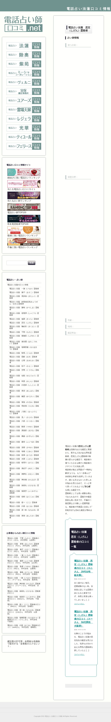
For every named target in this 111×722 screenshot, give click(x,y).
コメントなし (79, 604)
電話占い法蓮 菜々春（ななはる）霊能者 (24, 511)
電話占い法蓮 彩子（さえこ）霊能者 (24, 366)
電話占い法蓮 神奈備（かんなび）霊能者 (24, 481)
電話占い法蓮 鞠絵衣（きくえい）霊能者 (24, 327)
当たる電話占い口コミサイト (21, 189)
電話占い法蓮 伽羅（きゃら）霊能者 (24, 319)
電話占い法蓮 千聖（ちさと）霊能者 (24, 332)
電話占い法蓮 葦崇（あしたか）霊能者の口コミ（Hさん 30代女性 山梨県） (23, 545)
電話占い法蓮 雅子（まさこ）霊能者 (24, 292)
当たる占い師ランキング (19, 201)
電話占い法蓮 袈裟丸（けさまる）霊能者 (24, 486)
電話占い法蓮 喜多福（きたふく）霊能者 (24, 297)
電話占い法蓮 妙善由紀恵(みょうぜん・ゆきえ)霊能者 (23, 303)
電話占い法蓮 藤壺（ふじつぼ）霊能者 (24, 443)
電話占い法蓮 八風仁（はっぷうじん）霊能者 (23, 412)
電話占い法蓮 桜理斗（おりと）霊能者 (24, 464)
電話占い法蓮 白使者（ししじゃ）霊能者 (24, 386)
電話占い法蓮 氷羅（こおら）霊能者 (24, 459)
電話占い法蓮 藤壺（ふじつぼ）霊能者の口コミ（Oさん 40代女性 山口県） (23, 562)
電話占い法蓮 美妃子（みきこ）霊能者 (24, 469)
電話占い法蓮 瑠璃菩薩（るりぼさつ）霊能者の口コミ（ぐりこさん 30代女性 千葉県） (23, 619)
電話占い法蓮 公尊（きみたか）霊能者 (24, 361)
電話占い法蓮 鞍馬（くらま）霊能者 (24, 353)
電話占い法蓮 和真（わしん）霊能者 (24, 381)
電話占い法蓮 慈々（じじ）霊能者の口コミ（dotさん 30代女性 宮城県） (23, 605)
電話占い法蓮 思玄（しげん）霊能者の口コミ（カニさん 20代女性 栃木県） (83, 568)
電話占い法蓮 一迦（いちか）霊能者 (24, 289)
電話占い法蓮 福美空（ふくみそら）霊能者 (24, 492)
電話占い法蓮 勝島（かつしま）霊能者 (24, 308)
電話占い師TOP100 (16, 212)
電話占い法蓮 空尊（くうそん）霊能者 (24, 371)
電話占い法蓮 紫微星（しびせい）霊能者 (24, 337)
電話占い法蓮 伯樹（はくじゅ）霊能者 (24, 498)
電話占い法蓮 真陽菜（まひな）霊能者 (24, 431)
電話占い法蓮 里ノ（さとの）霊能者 (24, 417)
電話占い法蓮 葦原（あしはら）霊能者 (24, 392)
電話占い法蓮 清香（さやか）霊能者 (24, 447)
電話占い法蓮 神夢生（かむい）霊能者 (24, 475)
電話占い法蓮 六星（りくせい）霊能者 (24, 422)
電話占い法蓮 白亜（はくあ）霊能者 (24, 506)
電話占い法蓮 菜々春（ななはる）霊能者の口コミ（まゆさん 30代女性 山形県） (23, 612)
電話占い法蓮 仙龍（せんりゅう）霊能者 (24, 377)
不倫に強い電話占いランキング (22, 247)
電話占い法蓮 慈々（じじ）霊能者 (23, 502)
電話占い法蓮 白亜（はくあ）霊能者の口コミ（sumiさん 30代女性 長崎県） (23, 626)
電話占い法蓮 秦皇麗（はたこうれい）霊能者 (23, 342)
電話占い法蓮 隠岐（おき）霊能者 (23, 357)
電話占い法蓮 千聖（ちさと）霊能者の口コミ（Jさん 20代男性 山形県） (23, 539)
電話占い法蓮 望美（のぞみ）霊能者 (24, 402)
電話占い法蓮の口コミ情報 (17, 285)
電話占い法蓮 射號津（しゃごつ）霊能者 (24, 314)
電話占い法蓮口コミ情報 (89, 8)
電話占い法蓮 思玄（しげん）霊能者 (24, 323)
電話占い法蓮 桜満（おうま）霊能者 (24, 455)
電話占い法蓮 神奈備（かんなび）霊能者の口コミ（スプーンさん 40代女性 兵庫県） (23, 585)
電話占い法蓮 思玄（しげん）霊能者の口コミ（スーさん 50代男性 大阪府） (83, 618)
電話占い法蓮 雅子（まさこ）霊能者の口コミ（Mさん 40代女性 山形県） (23, 550)
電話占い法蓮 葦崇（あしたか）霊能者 (24, 517)
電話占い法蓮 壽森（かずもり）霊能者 (24, 437)
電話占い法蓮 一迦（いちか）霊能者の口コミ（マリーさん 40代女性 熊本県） (23, 579)
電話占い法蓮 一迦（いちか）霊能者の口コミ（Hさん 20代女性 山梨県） (23, 556)
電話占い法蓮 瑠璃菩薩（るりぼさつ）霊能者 (23, 348)
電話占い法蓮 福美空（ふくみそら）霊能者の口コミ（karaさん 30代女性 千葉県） (23, 599)
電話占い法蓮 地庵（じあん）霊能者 (24, 451)
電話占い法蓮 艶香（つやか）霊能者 (24, 427)
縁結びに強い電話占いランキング (23, 178)
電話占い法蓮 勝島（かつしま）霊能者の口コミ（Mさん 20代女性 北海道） (23, 573)
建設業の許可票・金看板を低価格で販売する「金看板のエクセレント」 (23, 643)
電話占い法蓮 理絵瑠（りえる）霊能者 (24, 407)
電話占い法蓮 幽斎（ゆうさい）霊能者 (24, 397)
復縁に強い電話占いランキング (22, 235)
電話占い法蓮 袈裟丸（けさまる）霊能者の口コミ (23, 592)
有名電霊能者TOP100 (17, 224)
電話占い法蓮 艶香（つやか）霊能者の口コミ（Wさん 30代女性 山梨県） (23, 567)
